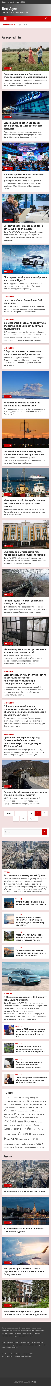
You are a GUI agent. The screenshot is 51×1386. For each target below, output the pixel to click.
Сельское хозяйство (20, 1129)
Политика (7, 1114)
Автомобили (7, 1098)
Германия (26, 1105)
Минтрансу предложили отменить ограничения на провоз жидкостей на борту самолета (29, 921)
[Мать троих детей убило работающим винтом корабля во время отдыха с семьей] (25, 482)
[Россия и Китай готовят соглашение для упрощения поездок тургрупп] (25, 774)
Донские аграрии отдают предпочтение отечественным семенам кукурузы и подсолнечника (25, 326)
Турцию (13, 1134)
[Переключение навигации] (5, 19)
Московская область (23, 1111)
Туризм (7, 68)
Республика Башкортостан (29, 1114)
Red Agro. (10, 9)
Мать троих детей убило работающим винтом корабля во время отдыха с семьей (24, 503)
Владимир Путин (38, 1101)
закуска (34, 1139)
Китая (6, 1107)
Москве (35, 1107)
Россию (20, 1122)
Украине (35, 1134)
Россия (29, 1121)
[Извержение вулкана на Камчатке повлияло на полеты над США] (25, 385)
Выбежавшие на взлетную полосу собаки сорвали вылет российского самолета (23, 126)
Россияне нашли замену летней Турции (25, 875)
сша (39, 1143)
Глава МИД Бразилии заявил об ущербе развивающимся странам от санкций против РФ (30, 1033)
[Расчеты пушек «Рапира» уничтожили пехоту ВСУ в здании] (25, 583)
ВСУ (29, 1101)
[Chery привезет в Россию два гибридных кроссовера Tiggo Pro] (25, 259)
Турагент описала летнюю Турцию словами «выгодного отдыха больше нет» (30, 953)
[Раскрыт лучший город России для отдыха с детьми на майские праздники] (25, 56)
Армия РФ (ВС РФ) (20, 1098)
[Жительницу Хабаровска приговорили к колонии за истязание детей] (25, 631)
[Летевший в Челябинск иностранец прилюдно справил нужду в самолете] (25, 433)
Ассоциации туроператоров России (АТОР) (21, 1099)
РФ (12, 1114)
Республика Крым (12, 1117)
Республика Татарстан (30, 1117)
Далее (33, 819)
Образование (36, 1111)
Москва (29, 1107)
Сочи (40, 1129)
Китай (43, 1104)
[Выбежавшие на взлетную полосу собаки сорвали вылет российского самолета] (25, 105)
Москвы (9, 1110)
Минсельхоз (9, 297)
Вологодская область (15, 1105)
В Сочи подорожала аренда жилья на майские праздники (30, 903)
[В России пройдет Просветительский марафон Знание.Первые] (25, 156)
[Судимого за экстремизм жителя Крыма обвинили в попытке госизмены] (25, 534)
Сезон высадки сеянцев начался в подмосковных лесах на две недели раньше (30, 1049)
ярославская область (34, 1147)
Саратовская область (30, 1125)
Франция (42, 1134)
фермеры (19, 1147)
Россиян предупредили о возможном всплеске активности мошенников (28, 1064)
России (10, 1121)
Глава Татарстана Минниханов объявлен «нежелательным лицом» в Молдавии (31, 1080)
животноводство (24, 1139)
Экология (8, 168)
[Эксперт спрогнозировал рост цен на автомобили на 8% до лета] (25, 208)
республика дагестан (27, 1144)
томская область (9, 1147)
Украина (24, 1134)
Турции (7, 1134)
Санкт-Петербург (15, 1125)
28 (23, 819)
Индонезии (34, 1105)
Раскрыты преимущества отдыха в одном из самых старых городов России (28, 937)
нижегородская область (11, 1144)
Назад (9, 813)
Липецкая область (17, 1107)
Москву (41, 1107)
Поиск (44, 832)
